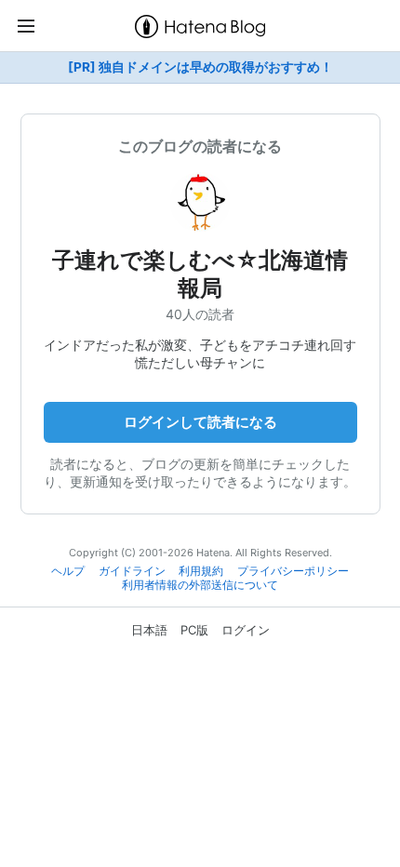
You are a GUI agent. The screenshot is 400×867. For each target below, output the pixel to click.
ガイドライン (132, 571)
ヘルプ (68, 571)
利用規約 (201, 571)
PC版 (194, 629)
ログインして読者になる (200, 422)
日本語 (149, 629)
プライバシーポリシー (293, 571)
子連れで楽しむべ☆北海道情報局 (200, 274)
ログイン (245, 629)
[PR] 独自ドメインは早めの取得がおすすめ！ (200, 67)
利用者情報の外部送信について (200, 585)
